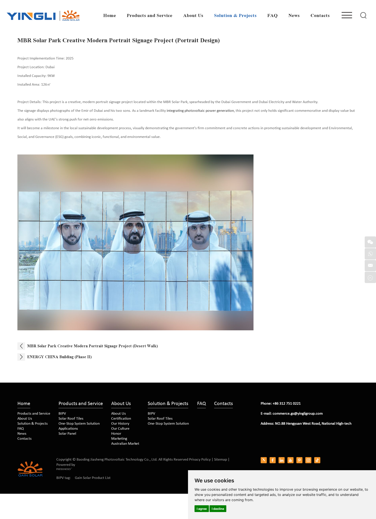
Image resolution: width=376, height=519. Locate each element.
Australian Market (125, 444)
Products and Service (149, 15)
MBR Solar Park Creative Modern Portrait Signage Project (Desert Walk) (92, 346)
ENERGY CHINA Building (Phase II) (59, 357)
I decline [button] (218, 509)
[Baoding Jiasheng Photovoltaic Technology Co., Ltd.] (43, 15)
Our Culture (120, 429)
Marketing (119, 439)
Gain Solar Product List (93, 478)
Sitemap (220, 460)
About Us (193, 15)
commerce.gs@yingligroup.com (298, 414)
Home (109, 15)
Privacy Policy (200, 460)
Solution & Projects (235, 15)
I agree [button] (202, 509)
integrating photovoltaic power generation (200, 111)
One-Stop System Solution (79, 424)
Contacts (320, 15)
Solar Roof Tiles (71, 419)
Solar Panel (67, 434)
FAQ (272, 15)
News (294, 15)
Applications (68, 429)
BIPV (62, 414)
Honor (116, 434)
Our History (120, 424)
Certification (121, 419)
